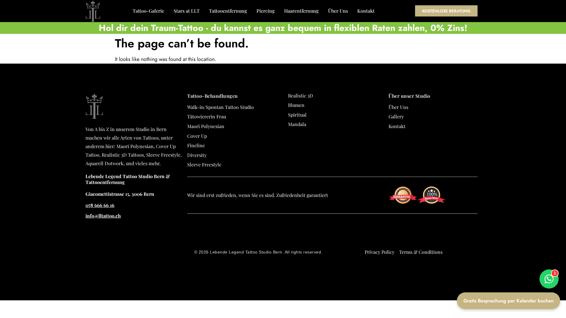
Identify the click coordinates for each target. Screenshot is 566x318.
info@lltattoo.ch (103, 216)
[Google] (480, 225)
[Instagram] (480, 246)
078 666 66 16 (99, 205)
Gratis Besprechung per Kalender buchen (508, 300)
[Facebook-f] (480, 236)
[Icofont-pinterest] (480, 278)
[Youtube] (480, 268)
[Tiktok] (480, 257)
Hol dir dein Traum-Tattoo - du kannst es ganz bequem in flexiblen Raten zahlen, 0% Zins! (283, 27)
